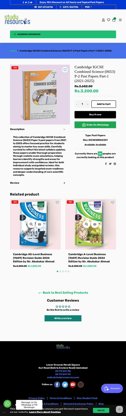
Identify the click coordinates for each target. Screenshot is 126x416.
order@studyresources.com (63, 377)
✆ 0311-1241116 (69, 7)
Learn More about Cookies (45, 412)
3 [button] (63, 271)
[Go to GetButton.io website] (7, 412)
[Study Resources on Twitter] (65, 384)
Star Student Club (87, 398)
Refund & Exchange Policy (78, 404)
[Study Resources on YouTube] (73, 384)
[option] (35, 236)
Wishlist (108, 20)
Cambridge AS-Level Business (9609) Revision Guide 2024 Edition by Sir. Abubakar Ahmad (33, 258)
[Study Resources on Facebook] (57, 384)
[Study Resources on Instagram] (81, 384)
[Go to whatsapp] (7, 404)
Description (17, 129)
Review (15, 182)
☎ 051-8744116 (43, 7)
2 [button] (60, 271)
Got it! (101, 410)
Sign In (103, 20)
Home (13, 50)
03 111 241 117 (63, 374)
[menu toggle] (120, 20)
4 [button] (66, 271)
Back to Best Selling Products (65, 292)
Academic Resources (28, 34)
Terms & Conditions (61, 398)
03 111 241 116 (63, 371)
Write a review (63, 318)
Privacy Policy (37, 398)
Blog (101, 404)
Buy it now (95, 114)
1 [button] (57, 271)
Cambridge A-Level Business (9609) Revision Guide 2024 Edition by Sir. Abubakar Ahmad (89, 258)
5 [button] (68, 271)
